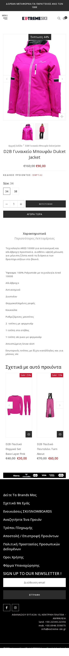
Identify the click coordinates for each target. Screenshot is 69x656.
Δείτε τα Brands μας (20, 495)
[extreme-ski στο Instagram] (15, 608)
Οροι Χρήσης (13, 557)
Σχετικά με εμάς (16, 503)
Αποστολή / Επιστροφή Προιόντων (31, 536)
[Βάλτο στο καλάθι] (60, 434)
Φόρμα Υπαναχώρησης (21, 565)
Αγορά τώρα (34, 214)
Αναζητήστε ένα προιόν (22, 519)
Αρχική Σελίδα (15, 145)
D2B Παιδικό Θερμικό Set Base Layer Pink (15, 449)
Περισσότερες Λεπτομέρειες (34, 238)
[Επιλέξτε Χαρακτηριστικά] (29, 434)
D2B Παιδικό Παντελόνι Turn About (47, 449)
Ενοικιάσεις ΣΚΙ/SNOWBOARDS (27, 511)
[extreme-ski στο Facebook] (6, 608)
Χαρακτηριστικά (34, 233)
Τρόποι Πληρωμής (17, 528)
